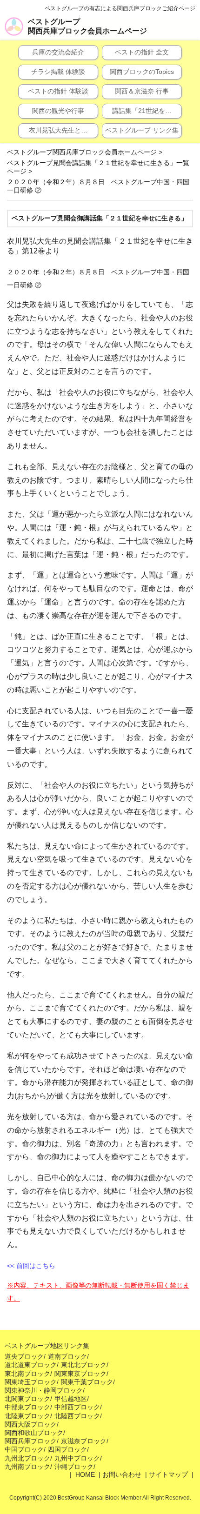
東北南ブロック (27, 1373)
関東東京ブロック (80, 1373)
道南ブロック (67, 1356)
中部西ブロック (77, 1407)
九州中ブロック (77, 1458)
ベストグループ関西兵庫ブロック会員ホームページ (87, 26)
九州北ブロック (27, 1458)
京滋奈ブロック (84, 1441)
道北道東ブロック (31, 1364)
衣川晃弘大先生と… (58, 130)
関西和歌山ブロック (34, 1432)
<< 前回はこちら (31, 1265)
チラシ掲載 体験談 (58, 71)
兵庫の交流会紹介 (58, 52)
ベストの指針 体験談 (58, 91)
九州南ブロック (27, 1466)
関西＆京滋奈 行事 (142, 91)
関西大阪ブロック (31, 1424)
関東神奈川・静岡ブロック (44, 1390)
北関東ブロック (27, 1398)
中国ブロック (24, 1449)
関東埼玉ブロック (31, 1382)
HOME (84, 1474)
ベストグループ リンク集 (142, 130)
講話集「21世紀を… (142, 110)
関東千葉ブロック (87, 1382)
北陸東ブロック (27, 1416)
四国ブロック (67, 1449)
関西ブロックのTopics (142, 71)
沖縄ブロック (73, 1466)
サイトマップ (168, 1474)
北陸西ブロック (77, 1416)
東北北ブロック (84, 1364)
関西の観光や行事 (58, 110)
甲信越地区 (70, 1398)
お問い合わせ (121, 1474)
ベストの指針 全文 (142, 52)
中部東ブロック (27, 1407)
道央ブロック (24, 1356)
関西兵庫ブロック (31, 1441)
